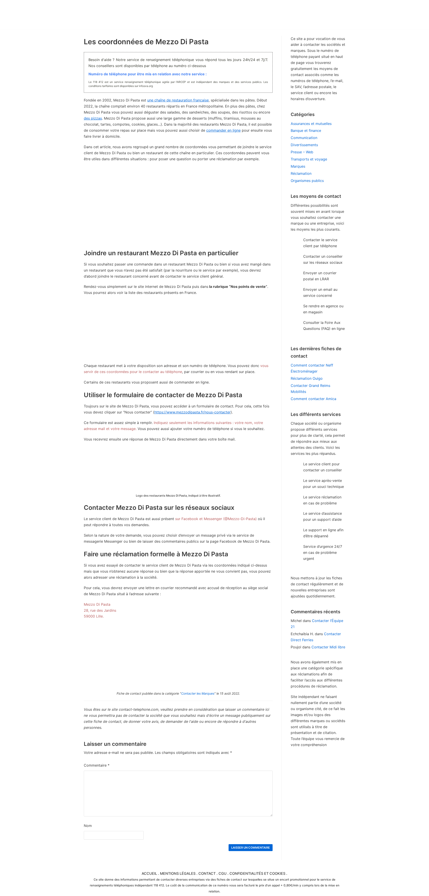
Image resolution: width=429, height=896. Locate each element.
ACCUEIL (149, 873)
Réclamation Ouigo (307, 378)
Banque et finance (306, 130)
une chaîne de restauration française (178, 100)
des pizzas (93, 118)
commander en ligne (223, 130)
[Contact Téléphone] (123, 14)
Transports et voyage (309, 159)
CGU (223, 873)
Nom (88, 825)
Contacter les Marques (197, 693)
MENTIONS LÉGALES (178, 873)
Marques (298, 166)
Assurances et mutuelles (311, 123)
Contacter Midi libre (328, 647)
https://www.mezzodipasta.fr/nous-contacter (192, 412)
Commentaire (96, 765)
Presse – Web (302, 152)
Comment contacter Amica (313, 398)
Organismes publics (307, 180)
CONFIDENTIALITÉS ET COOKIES (257, 873)
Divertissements (304, 145)
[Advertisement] (178, 331)
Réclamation (301, 173)
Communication (304, 137)
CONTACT (207, 873)
